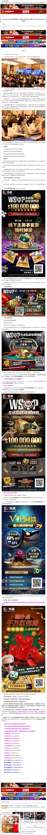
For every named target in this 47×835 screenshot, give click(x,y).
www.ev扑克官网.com (14, 738)
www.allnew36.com (16, 762)
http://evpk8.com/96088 (33, 713)
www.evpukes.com (14, 752)
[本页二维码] (45, 831)
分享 (28, 778)
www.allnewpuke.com (18, 767)
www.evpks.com (15, 733)
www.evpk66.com (15, 743)
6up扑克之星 (28, 805)
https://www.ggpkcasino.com (16, 760)
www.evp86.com (11, 54)
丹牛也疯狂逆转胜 (13, 699)
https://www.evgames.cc (15, 755)
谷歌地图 (34, 831)
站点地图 (27, 831)
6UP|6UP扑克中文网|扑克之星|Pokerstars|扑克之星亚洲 (23, 833)
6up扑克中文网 (5, 1)
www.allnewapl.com (15, 769)
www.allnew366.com (16, 765)
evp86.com (30, 719)
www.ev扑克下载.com (14, 740)
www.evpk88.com (16, 745)
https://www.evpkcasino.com (16, 757)
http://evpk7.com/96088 (15, 750)
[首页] (45, 821)
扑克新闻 (7, 801)
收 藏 (23, 50)
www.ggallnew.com (16, 772)
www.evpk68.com (15, 748)
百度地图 (30, 831)
